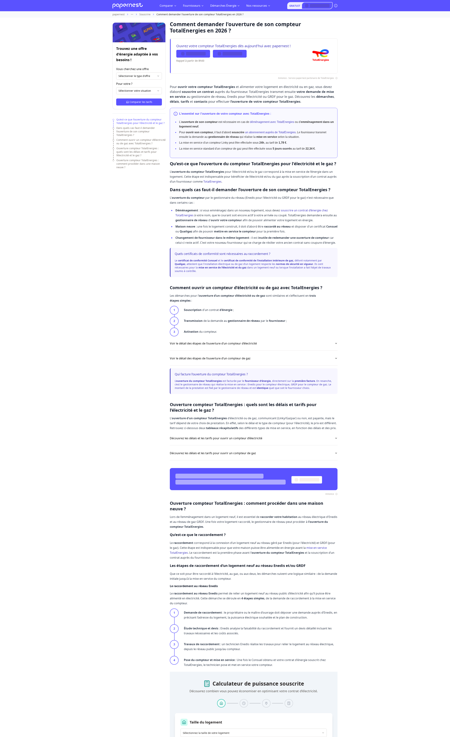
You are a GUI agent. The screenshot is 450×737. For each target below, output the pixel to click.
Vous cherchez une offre (132, 69)
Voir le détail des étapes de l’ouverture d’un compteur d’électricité (213, 343)
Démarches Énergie (223, 6)
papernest (118, 14)
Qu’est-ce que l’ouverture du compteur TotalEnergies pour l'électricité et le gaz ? (140, 121)
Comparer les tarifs (141, 102)
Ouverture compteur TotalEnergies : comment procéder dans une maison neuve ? (138, 164)
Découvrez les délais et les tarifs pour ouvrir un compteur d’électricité (216, 438)
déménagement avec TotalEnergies (272, 121)
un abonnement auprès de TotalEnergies (270, 132)
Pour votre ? (124, 84)
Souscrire (144, 14)
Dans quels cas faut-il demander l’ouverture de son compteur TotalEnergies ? (135, 131)
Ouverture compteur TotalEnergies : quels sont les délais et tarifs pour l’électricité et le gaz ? (137, 152)
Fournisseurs (191, 6)
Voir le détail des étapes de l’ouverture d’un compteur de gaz (210, 358)
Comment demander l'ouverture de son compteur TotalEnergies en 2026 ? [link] (199, 14)
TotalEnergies (212, 181)
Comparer (166, 6)
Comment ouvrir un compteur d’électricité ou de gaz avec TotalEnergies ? (141, 141)
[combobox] (139, 76)
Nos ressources (256, 6)
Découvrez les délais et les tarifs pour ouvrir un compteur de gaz (213, 453)
